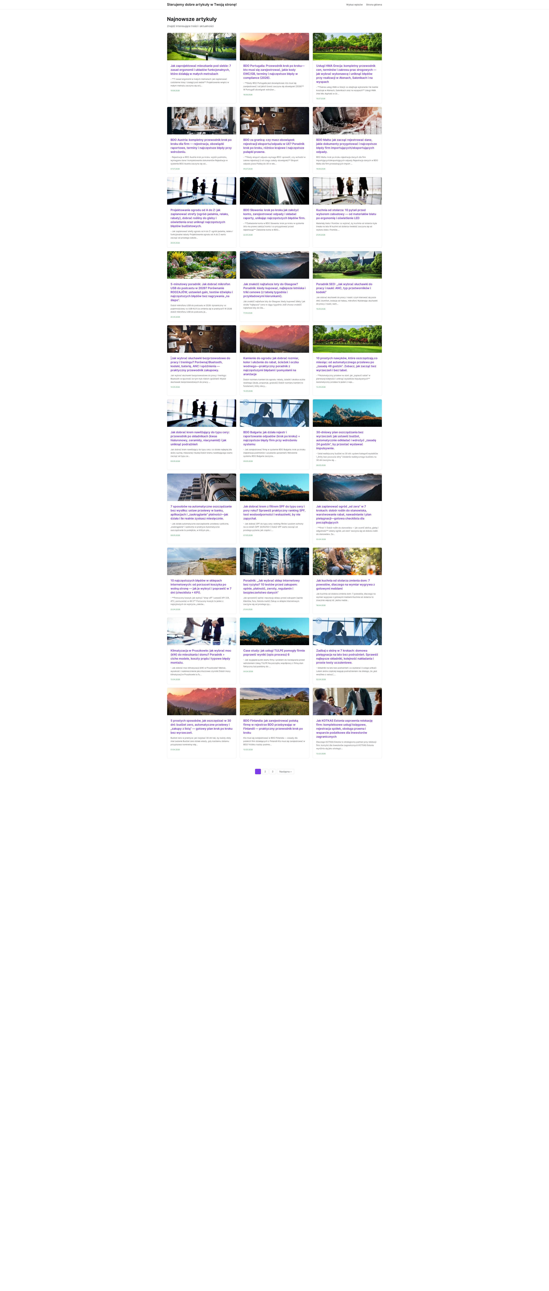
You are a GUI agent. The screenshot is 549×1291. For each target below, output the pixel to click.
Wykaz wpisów (354, 4)
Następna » (285, 771)
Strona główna (374, 4)
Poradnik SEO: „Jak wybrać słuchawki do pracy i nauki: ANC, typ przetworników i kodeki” (344, 288)
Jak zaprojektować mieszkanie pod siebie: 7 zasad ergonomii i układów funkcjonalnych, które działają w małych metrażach (201, 69)
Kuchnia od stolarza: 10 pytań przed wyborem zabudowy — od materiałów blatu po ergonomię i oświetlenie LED (346, 214)
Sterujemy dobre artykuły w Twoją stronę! (202, 4)
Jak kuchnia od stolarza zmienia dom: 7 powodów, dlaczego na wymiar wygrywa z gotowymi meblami (345, 584)
